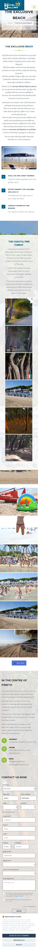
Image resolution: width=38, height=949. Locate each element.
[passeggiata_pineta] (18, 339)
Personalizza (19, 940)
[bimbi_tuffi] (19, 587)
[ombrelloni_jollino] (19, 643)
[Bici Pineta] (18, 448)
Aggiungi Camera (9, 812)
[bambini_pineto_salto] (19, 558)
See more (20, 663)
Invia (19, 911)
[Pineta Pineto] (18, 312)
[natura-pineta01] (18, 420)
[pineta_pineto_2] (18, 366)
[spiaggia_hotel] (18, 393)
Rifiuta (19, 945)
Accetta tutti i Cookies (19, 935)
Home (10, 23)
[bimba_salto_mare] (19, 530)
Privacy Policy (18, 896)
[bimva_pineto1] (19, 502)
